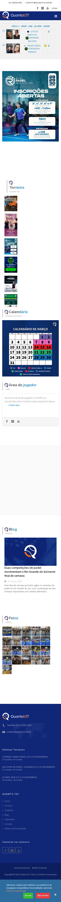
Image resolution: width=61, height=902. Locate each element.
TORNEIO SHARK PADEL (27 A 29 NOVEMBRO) (25, 756)
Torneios (8, 805)
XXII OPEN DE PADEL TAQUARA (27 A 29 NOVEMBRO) (28, 766)
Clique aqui (14, 405)
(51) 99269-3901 (15, 2)
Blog (6, 814)
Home (7, 801)
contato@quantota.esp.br (38, 2)
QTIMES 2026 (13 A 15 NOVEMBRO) (19, 777)
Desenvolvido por (22, 867)
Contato (8, 824)
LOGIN (54, 8)
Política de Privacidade (15, 828)
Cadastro (8, 810)
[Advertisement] (30, 480)
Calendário (9, 819)
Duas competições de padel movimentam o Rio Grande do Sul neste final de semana (29, 571)
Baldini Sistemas (39, 867)
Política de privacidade (16, 891)
